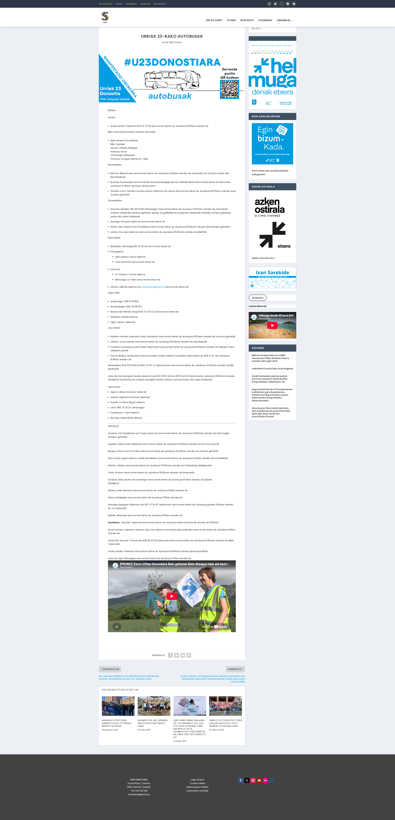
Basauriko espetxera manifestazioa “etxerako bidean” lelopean (117, 723)
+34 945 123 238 (139, 790)
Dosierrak (145, 3)
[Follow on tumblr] (271, 780)
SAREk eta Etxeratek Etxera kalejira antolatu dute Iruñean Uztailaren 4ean (225, 723)
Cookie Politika (197, 783)
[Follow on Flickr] (265, 780)
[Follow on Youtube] (259, 780)
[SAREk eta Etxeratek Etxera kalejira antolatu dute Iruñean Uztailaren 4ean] (225, 706)
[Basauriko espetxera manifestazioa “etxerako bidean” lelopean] (118, 706)
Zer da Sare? (105, 3)
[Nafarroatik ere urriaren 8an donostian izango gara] (154, 706)
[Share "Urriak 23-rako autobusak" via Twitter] (176, 655)
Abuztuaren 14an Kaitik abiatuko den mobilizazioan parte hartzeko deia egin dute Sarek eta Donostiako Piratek (271, 412)
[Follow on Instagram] (253, 780)
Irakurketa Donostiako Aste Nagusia (272, 368)
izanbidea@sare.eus (139, 794)
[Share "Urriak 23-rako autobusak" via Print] (189, 655)
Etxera (119, 3)
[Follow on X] (246, 780)
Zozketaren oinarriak (197, 790)
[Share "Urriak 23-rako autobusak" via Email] (183, 655)
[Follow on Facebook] (240, 780)
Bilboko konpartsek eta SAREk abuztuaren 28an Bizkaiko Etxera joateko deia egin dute (270, 358)
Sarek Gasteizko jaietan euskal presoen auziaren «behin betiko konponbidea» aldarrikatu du (269, 379)
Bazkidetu (131, 3)
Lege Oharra (197, 779)
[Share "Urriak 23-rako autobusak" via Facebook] (170, 655)
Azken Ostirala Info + (263, 258)
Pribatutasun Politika (197, 787)
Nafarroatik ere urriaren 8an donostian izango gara (153, 723)
